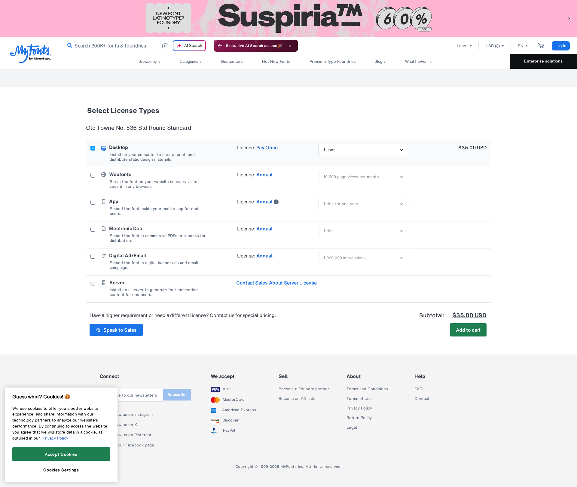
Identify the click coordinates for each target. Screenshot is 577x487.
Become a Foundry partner (304, 389)
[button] (569, 18)
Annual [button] (264, 174)
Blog (378, 61)
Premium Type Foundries (332, 61)
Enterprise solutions (543, 61)
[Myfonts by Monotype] (30, 53)
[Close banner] (290, 46)
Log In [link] (560, 46)
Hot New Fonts (276, 61)
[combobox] (134, 45)
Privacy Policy (359, 408)
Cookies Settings (61, 470)
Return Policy (359, 417)
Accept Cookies (61, 454)
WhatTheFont (417, 61)
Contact (421, 398)
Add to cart (468, 329)
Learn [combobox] (462, 46)
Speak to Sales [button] (120, 329)
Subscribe (177, 394)
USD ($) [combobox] (493, 46)
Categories (189, 61)
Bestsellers (232, 61)
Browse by (148, 61)
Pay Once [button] (266, 147)
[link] (69, 46)
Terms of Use (359, 398)
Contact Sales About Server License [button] (276, 282)
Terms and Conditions (367, 389)
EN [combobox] (521, 46)
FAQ (418, 389)
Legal (352, 427)
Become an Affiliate (297, 398)
